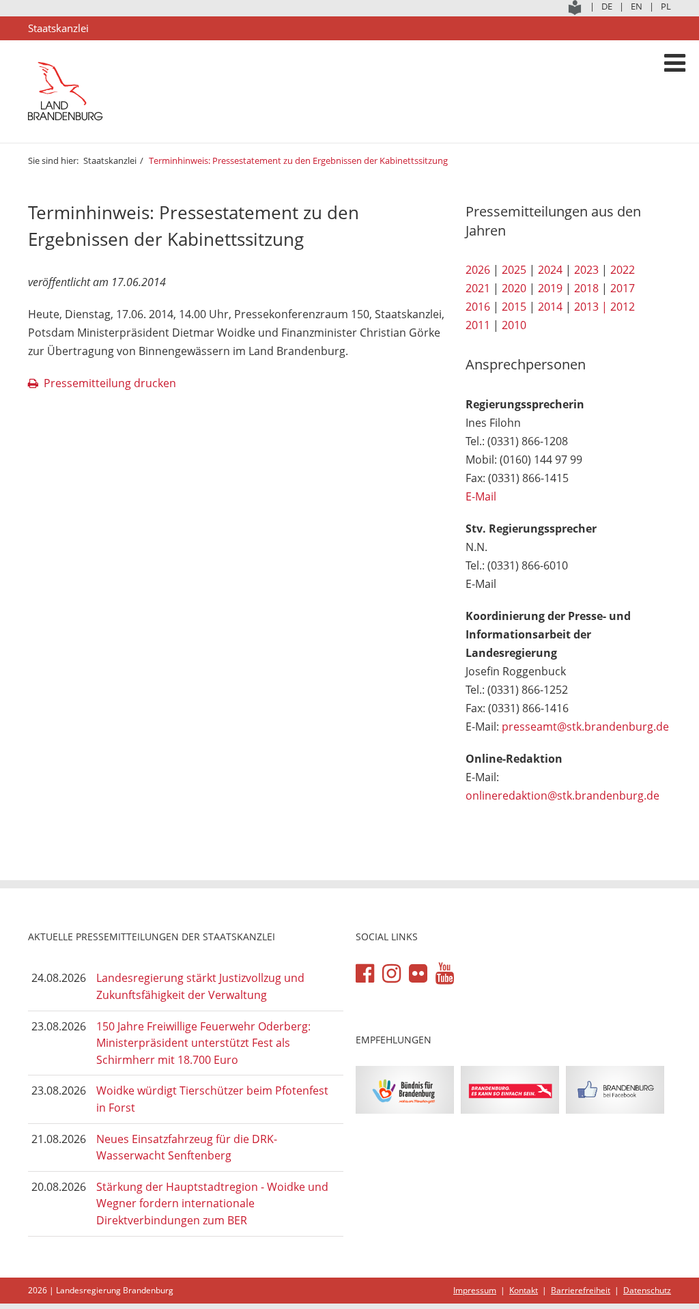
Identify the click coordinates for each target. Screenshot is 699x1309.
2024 (550, 269)
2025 (514, 269)
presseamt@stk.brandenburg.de (585, 726)
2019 (550, 288)
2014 (550, 306)
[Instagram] (391, 974)
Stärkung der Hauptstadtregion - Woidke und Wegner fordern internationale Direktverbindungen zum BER (212, 1203)
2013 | (591, 306)
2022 (622, 269)
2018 (586, 288)
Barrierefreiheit (580, 1290)
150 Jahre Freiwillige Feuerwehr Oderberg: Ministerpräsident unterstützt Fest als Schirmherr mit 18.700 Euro (203, 1043)
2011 (478, 325)
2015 (514, 306)
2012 (622, 306)
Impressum (474, 1290)
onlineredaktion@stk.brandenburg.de (562, 795)
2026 (478, 269)
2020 (514, 288)
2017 (622, 288)
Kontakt (523, 1290)
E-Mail (481, 496)
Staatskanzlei (110, 160)
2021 (478, 288)
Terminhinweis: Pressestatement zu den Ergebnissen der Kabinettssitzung (298, 160)
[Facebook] (365, 974)
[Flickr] (418, 974)
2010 (514, 325)
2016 (478, 306)
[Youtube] (445, 974)
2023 (586, 269)
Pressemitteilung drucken (110, 383)
